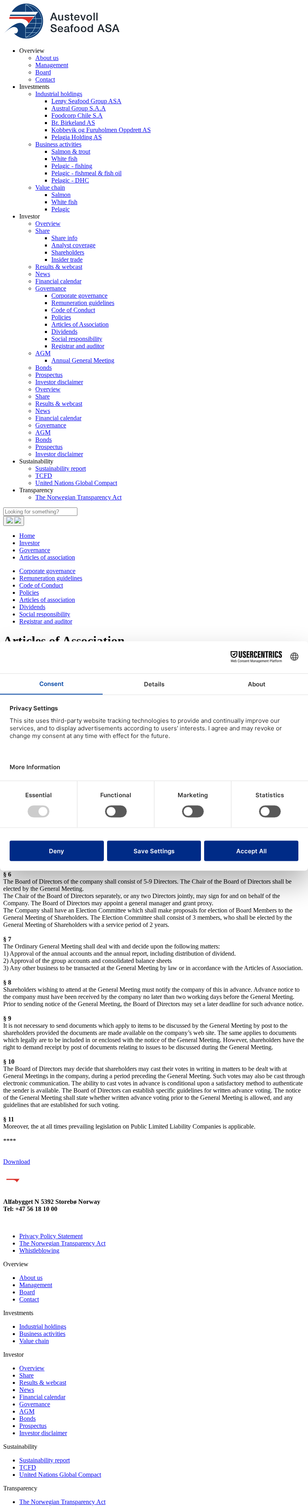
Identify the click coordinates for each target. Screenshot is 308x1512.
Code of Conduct (73, 310)
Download (16, 1161)
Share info (64, 238)
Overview (48, 223)
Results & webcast (58, 266)
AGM (43, 353)
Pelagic (60, 209)
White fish (64, 158)
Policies (61, 317)
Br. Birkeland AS (73, 122)
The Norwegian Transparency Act (78, 497)
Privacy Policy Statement (51, 1236)
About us (47, 57)
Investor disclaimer (59, 382)
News (42, 274)
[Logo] (61, 37)
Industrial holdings (58, 93)
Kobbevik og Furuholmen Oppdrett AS (101, 129)
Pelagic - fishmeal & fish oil (86, 173)
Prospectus (49, 374)
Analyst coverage (73, 245)
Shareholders (67, 252)
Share (42, 230)
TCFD (43, 475)
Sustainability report (60, 468)
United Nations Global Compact (76, 482)
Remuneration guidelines (82, 302)
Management (51, 65)
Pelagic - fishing (71, 165)
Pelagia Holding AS (76, 137)
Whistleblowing (39, 1250)
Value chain (50, 187)
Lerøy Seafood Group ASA (86, 101)
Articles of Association (80, 324)
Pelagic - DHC (70, 180)
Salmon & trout (70, 151)
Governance (50, 288)
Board (43, 72)
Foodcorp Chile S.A (77, 115)
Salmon (61, 194)
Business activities (58, 144)
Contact (45, 79)
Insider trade (67, 259)
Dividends (64, 331)
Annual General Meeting (82, 360)
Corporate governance (79, 295)
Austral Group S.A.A (78, 108)
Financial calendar (58, 281)
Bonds (43, 367)
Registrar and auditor (77, 346)
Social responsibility (76, 338)
